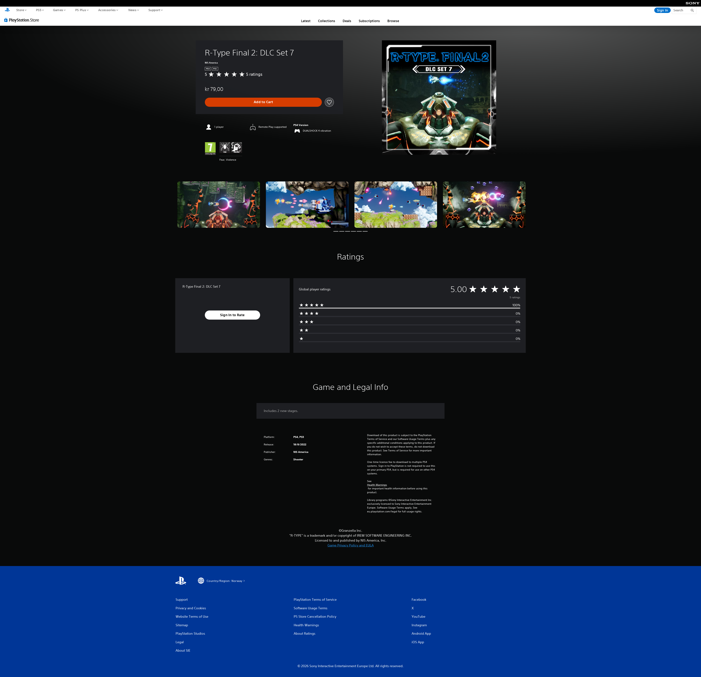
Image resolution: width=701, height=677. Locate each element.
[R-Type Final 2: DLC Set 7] (218, 204)
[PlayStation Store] (23, 20)
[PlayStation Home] (7, 10)
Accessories (107, 10)
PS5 (38, 10)
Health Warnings (377, 484)
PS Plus (80, 10)
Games (58, 10)
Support (154, 10)
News (132, 10)
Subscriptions (369, 21)
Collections (326, 21)
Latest (306, 21)
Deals (347, 21)
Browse (393, 21)
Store (20, 10)
